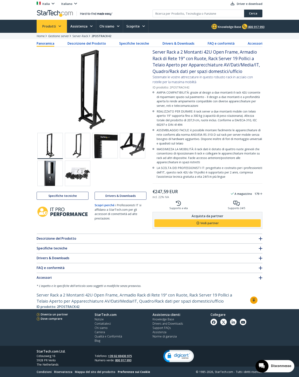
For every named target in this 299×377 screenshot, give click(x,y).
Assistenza (79, 26)
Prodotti (49, 26)
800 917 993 (123, 360)
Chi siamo (107, 26)
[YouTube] (243, 322)
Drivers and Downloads (168, 323)
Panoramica (45, 43)
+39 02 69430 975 (120, 356)
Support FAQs (162, 328)
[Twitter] (223, 322)
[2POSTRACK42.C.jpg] (105, 145)
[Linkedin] (233, 322)
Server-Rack (80, 36)
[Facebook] (214, 322)
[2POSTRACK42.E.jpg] (50, 173)
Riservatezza (63, 372)
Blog (97, 341)
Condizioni (44, 372)
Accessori (255, 43)
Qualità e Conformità (108, 336)
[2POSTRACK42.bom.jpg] (77, 173)
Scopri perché (105, 205)
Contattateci (103, 323)
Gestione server (58, 36)
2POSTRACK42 (101, 36)
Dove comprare (51, 319)
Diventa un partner (54, 314)
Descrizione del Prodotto (87, 43)
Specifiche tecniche (134, 43)
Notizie (99, 319)
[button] (178, 356)
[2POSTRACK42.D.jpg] (132, 145)
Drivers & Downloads (178, 43)
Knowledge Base (229, 27)
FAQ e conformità (221, 43)
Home (41, 36)
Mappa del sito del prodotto (95, 372)
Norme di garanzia (165, 336)
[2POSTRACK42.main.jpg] (50, 146)
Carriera (100, 332)
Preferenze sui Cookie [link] (134, 372)
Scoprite (133, 26)
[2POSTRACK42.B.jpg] (77, 145)
